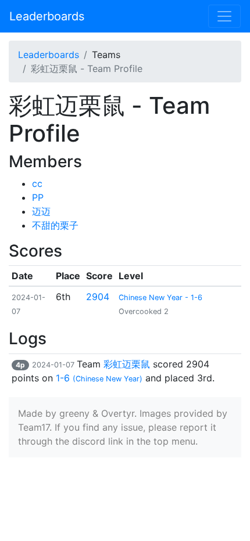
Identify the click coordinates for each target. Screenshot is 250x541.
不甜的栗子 (55, 225)
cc (37, 183)
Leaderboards (46, 16)
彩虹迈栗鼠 (126, 364)
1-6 (99, 378)
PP (38, 197)
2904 (97, 296)
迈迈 (41, 211)
